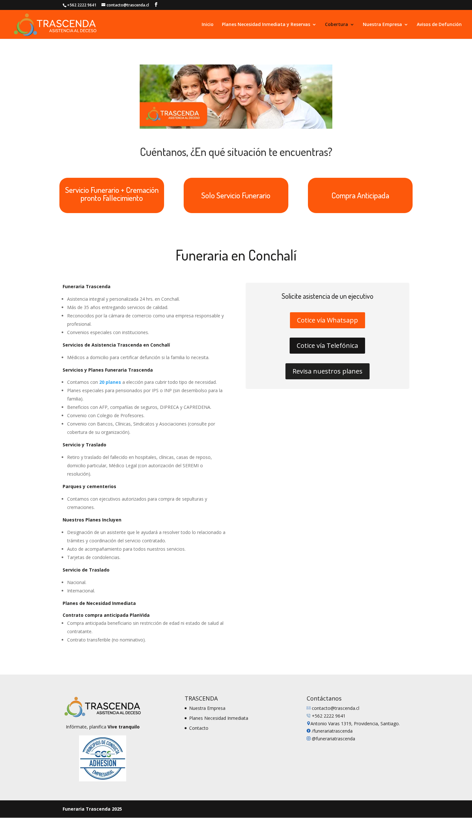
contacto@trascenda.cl (335, 708)
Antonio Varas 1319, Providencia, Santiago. (355, 723)
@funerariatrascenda (332, 739)
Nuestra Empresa (382, 24)
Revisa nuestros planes (328, 371)
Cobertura (336, 24)
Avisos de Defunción (439, 24)
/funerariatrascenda (332, 731)
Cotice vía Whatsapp (327, 320)
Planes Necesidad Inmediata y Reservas (266, 24)
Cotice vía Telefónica (327, 345)
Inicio (208, 24)
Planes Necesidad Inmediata (218, 718)
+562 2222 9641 (328, 716)
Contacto (198, 728)
